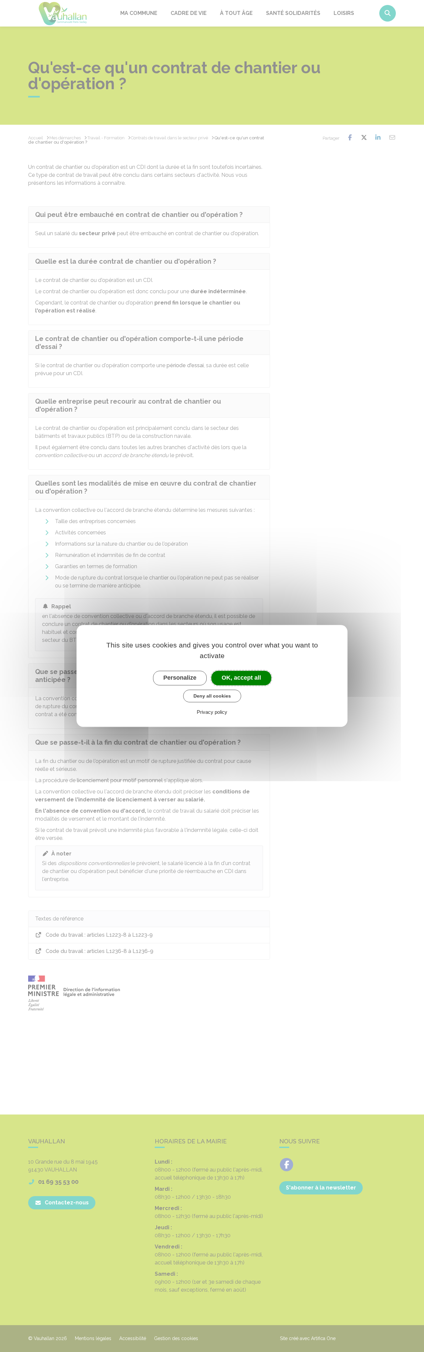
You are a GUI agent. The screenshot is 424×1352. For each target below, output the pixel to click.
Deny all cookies (212, 696)
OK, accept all (241, 677)
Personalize (179, 677)
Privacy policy (212, 712)
